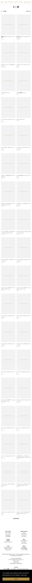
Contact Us (24, 535)
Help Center (24, 533)
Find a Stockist (8, 532)
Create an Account (8, 547)
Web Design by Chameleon (16, 563)
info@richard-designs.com (17, 559)
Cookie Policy (16, 562)
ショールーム (8, 533)
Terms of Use (16, 561)
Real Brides (8, 535)
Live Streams (24, 543)
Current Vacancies (8, 541)
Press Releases (24, 540)
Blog (24, 532)
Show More (16, 518)
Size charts (24, 536)
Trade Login (8, 549)
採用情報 (8, 540)
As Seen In (24, 541)
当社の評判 (24, 547)
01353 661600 (18, 558)
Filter (4, 11)
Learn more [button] (24, 575)
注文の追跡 (8, 536)
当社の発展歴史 (24, 548)
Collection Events (8, 548)
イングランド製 (24, 549)
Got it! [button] (16, 579)
